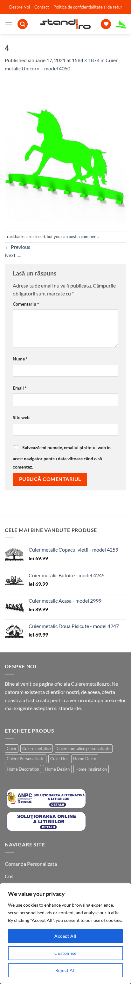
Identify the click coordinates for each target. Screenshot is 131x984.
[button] (8, 24)
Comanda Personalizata (31, 864)
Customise (65, 953)
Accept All (65, 936)
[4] (65, 151)
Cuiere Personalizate (26, 758)
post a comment (83, 236)
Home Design (57, 769)
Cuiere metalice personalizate (84, 748)
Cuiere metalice (36, 748)
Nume (20, 358)
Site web (21, 417)
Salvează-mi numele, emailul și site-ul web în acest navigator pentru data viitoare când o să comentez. (62, 457)
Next (13, 255)
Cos (9, 876)
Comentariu (26, 304)
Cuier (12, 748)
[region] (65, 933)
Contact (41, 7)
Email (20, 388)
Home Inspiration (91, 769)
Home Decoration (23, 769)
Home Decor (84, 758)
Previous (17, 247)
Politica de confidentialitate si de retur (87, 7)
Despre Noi (19, 7)
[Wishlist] (106, 24)
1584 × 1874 (86, 60)
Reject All (65, 970)
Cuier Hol (58, 758)
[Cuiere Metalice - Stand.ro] (65, 24)
